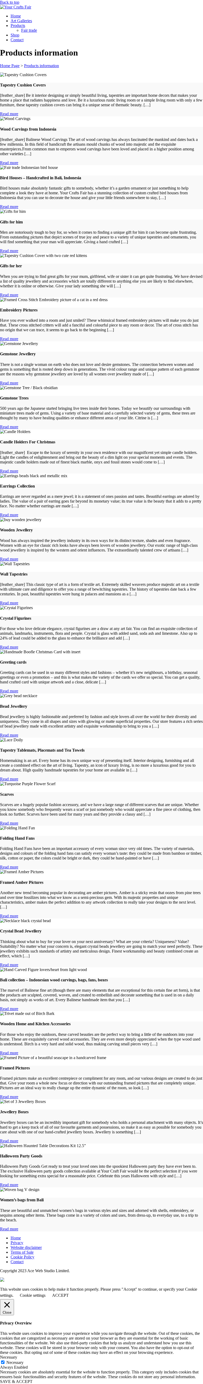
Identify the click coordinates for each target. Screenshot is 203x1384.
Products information (41, 65)
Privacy (17, 1242)
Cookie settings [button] (32, 1295)
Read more (9, 114)
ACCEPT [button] (60, 1295)
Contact (17, 40)
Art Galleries (21, 21)
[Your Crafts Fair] (15, 7)
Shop (15, 35)
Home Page (10, 65)
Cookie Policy (22, 1257)
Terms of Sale (22, 1252)
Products (18, 25)
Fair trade (29, 30)
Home (16, 16)
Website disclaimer (26, 1247)
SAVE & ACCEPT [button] (16, 1381)
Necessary (15, 1362)
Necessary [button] (8, 1357)
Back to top (9, 2)
